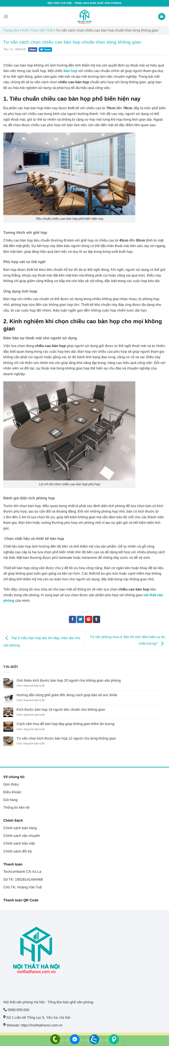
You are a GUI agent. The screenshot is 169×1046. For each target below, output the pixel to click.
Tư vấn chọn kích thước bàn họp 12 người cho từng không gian (66, 738)
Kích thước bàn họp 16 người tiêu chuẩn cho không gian (61, 709)
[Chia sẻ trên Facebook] (72, 619)
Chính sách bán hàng (20, 828)
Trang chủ (11, 30)
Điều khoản (12, 792)
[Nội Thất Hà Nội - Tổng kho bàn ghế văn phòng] (84, 16)
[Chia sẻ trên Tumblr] (96, 619)
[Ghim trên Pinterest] (88, 619)
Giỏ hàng (10, 800)
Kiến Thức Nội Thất (37, 30)
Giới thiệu (11, 784)
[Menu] (6, 16)
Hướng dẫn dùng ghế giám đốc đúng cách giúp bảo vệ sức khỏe (67, 695)
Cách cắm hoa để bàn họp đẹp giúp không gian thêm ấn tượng (65, 724)
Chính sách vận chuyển (21, 836)
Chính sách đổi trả (17, 851)
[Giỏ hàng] (161, 16)
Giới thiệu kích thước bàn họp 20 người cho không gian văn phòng (69, 680)
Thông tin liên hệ (16, 807)
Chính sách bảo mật (19, 843)
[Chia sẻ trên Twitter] (80, 619)
